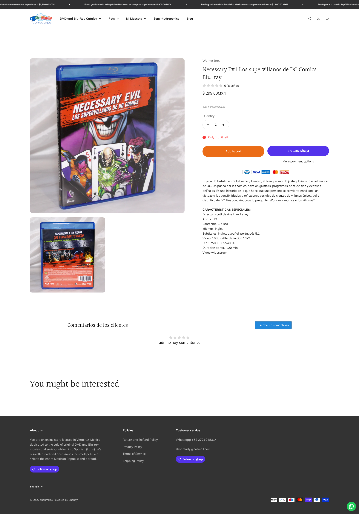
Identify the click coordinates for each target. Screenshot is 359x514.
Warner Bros (211, 60)
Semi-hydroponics (166, 18)
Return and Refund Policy (140, 439)
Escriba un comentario (273, 325)
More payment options (298, 161)
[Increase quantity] (223, 124)
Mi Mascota (134, 18)
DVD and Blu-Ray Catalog (78, 18)
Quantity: (208, 116)
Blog (190, 18)
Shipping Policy (133, 461)
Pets (111, 18)
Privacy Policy (132, 447)
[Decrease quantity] (208, 124)
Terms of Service (134, 453)
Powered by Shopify (65, 499)
